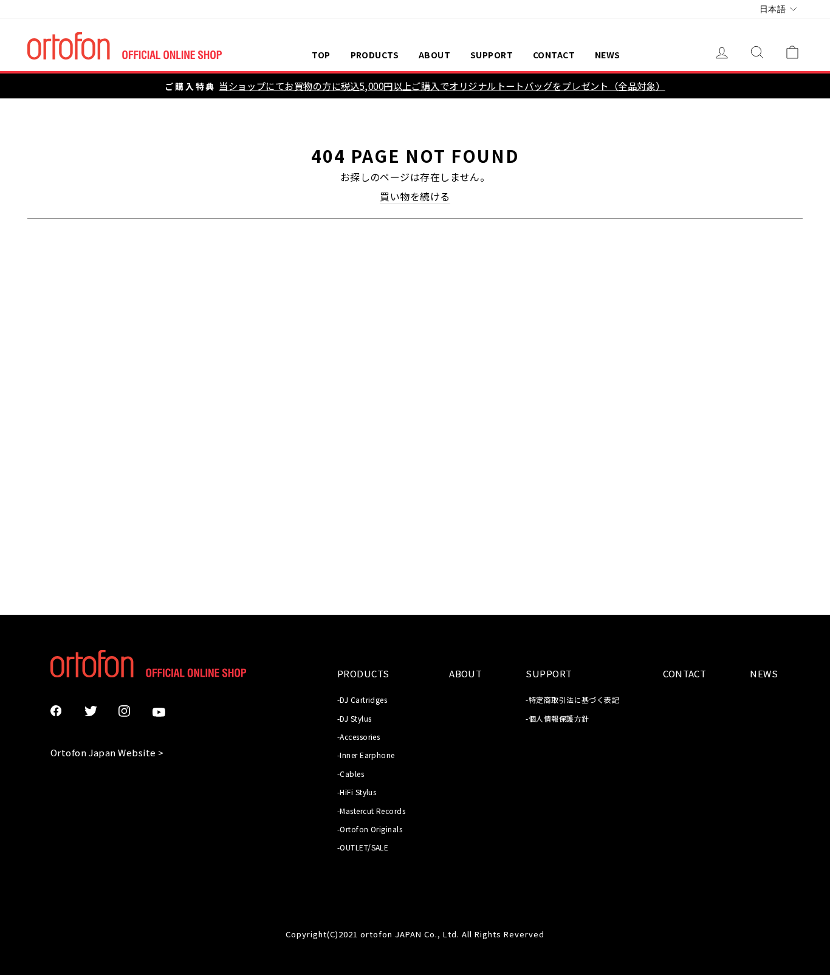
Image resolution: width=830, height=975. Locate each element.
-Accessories (358, 736)
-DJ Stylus (354, 718)
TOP (321, 55)
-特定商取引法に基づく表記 (572, 699)
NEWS (607, 55)
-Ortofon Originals (369, 829)
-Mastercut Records (371, 811)
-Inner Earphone (366, 755)
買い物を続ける (415, 197)
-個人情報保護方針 (557, 718)
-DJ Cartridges (362, 699)
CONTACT (554, 55)
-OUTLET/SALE (362, 847)
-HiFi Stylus (356, 792)
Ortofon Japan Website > (106, 752)
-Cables (350, 773)
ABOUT (434, 55)
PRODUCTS (375, 55)
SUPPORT (491, 55)
